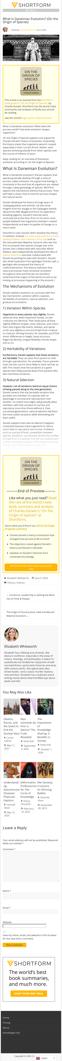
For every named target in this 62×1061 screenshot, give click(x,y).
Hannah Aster (9, 806)
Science (20, 582)
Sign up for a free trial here (36, 118)
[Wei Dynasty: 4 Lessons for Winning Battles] (45, 763)
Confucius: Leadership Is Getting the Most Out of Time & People (30, 596)
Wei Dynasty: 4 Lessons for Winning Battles (45, 788)
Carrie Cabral (8, 739)
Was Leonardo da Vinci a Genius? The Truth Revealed (28, 728)
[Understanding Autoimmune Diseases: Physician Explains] (12, 763)
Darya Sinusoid (25, 802)
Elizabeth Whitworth (28, 30)
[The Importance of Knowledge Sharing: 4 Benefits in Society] (45, 700)
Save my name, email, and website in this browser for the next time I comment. (30, 937)
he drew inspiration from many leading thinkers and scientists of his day (31, 237)
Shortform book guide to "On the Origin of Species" (29, 101)
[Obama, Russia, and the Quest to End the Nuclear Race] (12, 700)
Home (6, 1017)
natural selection (12, 255)
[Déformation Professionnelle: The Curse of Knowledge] (28, 763)
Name (7, 890)
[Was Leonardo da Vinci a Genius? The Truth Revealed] (28, 700)
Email (7, 907)
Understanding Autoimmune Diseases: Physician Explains (11, 791)
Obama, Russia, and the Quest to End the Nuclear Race (12, 726)
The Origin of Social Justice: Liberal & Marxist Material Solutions (30, 613)
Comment (9, 849)
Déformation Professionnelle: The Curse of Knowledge (28, 790)
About (6, 1027)
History (11, 582)
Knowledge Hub (11, 1032)
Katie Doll (29, 741)
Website (7, 922)
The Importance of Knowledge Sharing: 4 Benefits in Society (44, 729)
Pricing (6, 1022)
